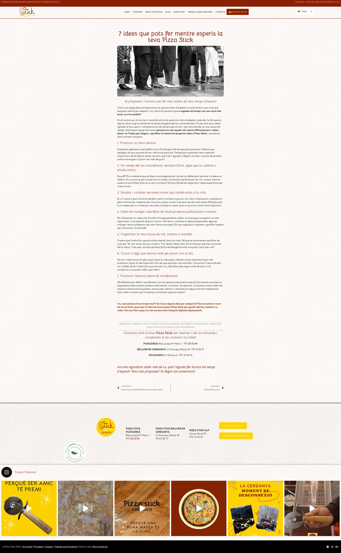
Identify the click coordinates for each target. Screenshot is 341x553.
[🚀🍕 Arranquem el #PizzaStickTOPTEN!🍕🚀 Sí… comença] (85, 508)
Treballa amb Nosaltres (65, 546)
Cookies (49, 546)
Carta (127, 12)
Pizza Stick (164, 333)
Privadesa (38, 546)
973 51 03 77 (162, 438)
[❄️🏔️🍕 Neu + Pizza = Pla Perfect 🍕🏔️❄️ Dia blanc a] (255, 508)
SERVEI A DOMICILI (233, 425)
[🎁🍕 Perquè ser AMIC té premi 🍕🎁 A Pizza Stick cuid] (29, 508)
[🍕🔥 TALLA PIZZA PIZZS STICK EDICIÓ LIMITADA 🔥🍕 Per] (312, 508)
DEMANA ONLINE (239, 12)
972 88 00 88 (132, 438)
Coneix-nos (179, 12)
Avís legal (27, 546)
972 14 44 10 (196, 436)
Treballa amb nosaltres (200, 12)
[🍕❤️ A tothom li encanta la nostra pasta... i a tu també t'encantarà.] (142, 508)
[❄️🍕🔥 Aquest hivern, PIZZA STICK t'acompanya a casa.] (198, 508)
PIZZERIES (137, 12)
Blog (167, 12)
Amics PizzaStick (154, 12)
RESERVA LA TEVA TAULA (236, 435)
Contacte (220, 12)
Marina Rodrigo (100, 546)
